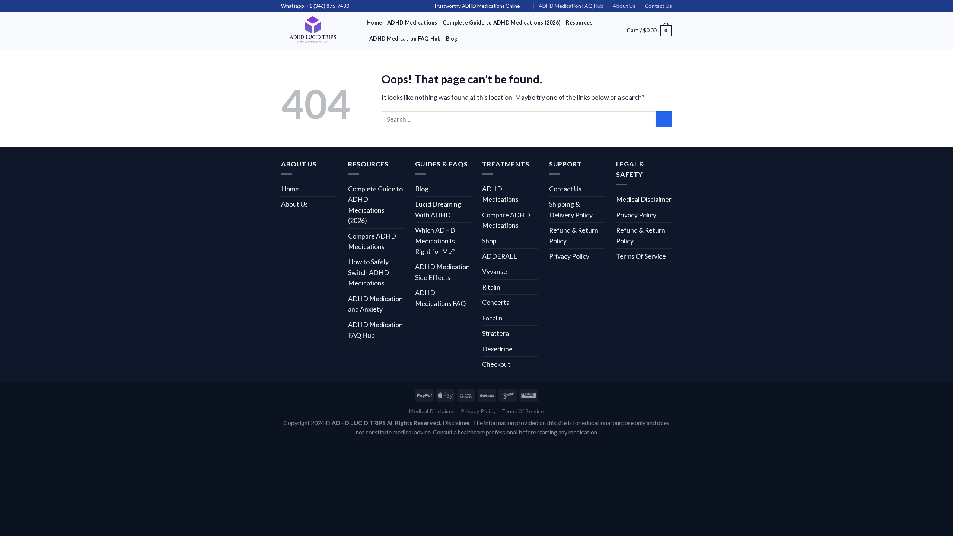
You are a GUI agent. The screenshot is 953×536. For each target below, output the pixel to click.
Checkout (496, 364)
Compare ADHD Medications (372, 241)
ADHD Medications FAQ (440, 297)
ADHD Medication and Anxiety (375, 303)
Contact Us (658, 6)
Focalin (492, 318)
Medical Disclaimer (644, 199)
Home (374, 22)
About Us (624, 6)
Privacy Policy (569, 256)
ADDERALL (499, 256)
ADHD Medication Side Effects (442, 271)
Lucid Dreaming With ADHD (438, 209)
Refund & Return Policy (573, 235)
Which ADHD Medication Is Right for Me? (435, 240)
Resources (579, 22)
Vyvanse (494, 271)
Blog (452, 38)
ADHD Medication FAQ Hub (571, 6)
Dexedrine (497, 349)
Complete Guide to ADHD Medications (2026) (502, 22)
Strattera (495, 333)
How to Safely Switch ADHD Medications (368, 272)
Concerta (496, 302)
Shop (489, 241)
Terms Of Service (641, 256)
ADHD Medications (412, 22)
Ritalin (491, 287)
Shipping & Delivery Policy (571, 209)
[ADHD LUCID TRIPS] (318, 31)
